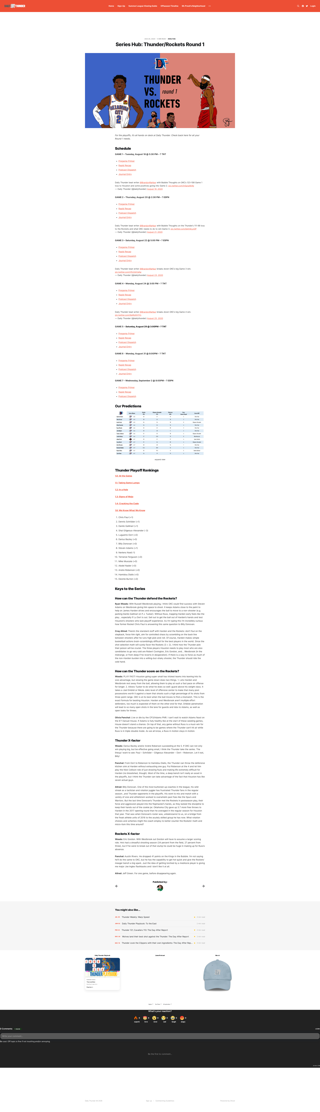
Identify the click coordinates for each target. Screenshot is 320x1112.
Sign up (149, 1101)
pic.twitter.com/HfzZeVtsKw (128, 272)
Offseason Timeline (169, 6)
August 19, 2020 (155, 189)
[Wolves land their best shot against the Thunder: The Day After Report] (160, 936)
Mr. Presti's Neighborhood (193, 6)
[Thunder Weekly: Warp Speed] (160, 917)
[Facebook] (303, 6)
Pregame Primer (126, 161)
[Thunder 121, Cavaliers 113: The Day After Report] (160, 930)
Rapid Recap (124, 165)
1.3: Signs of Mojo (124, 496)
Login (313, 6)
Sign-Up (121, 6)
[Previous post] (116, 886)
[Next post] (203, 886)
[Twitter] (307, 6)
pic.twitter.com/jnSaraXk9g (181, 185)
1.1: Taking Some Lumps (127, 483)
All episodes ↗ (167, 1004)
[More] (210, 6)
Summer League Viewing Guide (142, 6)
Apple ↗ (150, 1004)
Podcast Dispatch (127, 170)
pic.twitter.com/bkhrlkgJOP (183, 229)
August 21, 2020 (154, 232)
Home (111, 6)
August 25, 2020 (155, 318)
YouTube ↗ (158, 1004)
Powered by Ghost (227, 1101)
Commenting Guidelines (165, 1101)
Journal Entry (125, 174)
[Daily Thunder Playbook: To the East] (160, 923)
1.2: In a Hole (121, 489)
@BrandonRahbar (148, 182)
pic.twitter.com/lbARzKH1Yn (128, 315)
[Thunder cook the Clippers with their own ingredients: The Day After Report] (160, 943)
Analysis (172, 39)
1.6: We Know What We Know (130, 510)
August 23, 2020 (155, 275)
